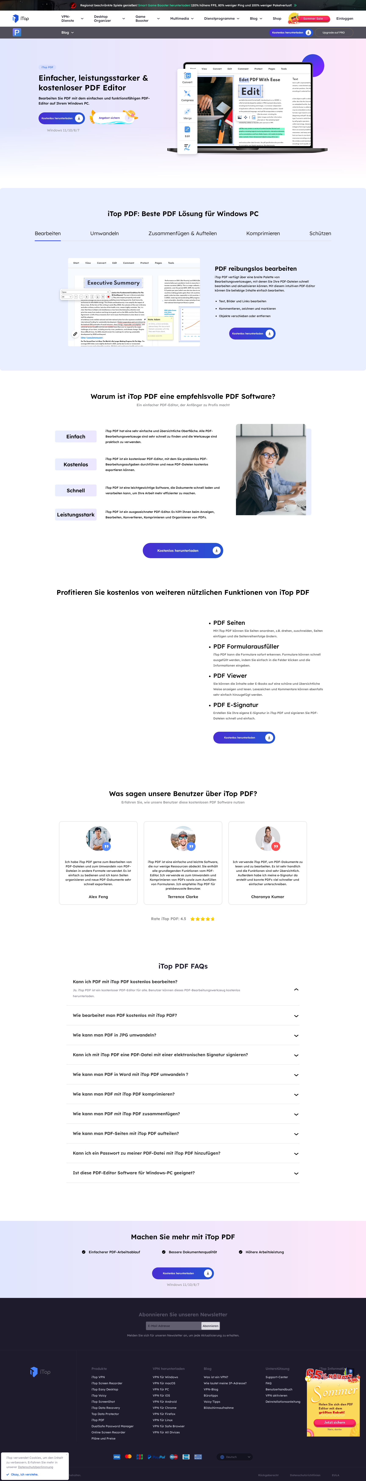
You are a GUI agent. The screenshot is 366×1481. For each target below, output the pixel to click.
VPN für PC (161, 1389)
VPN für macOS (164, 1383)
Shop (277, 19)
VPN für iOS (161, 1395)
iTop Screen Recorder (107, 1383)
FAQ (269, 1383)
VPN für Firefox (164, 1414)
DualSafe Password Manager (113, 1426)
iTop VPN (98, 1377)
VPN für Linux (163, 1420)
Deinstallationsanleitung (283, 1402)
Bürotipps (211, 1395)
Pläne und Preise (103, 1438)
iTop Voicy (99, 1395)
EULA (335, 1475)
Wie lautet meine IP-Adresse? (225, 1383)
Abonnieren (210, 1326)
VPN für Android (165, 1402)
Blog (65, 32)
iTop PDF (98, 1420)
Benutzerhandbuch (279, 1389)
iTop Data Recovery (106, 1408)
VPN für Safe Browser (169, 1426)
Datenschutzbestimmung (35, 1467)
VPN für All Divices (166, 1432)
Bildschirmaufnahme (219, 1408)
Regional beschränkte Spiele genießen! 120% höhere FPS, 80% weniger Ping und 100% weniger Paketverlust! (186, 5)
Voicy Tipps (212, 1402)
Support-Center (277, 1377)
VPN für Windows (165, 1377)
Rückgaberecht (268, 1475)
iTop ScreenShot (103, 1402)
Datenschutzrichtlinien (305, 1475)
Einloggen (344, 19)
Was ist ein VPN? (216, 1377)
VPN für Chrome (164, 1408)
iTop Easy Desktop (105, 1389)
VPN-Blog (211, 1389)
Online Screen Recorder (108, 1432)
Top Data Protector (105, 1414)
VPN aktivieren (276, 1395)
